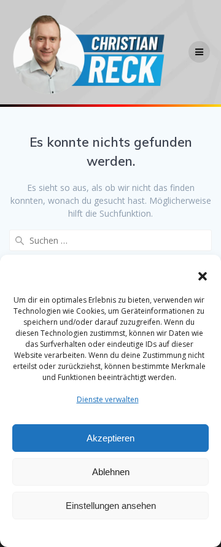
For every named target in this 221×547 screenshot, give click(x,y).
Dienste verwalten (108, 399)
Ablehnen (111, 472)
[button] (202, 276)
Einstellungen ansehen (111, 505)
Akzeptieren (110, 438)
